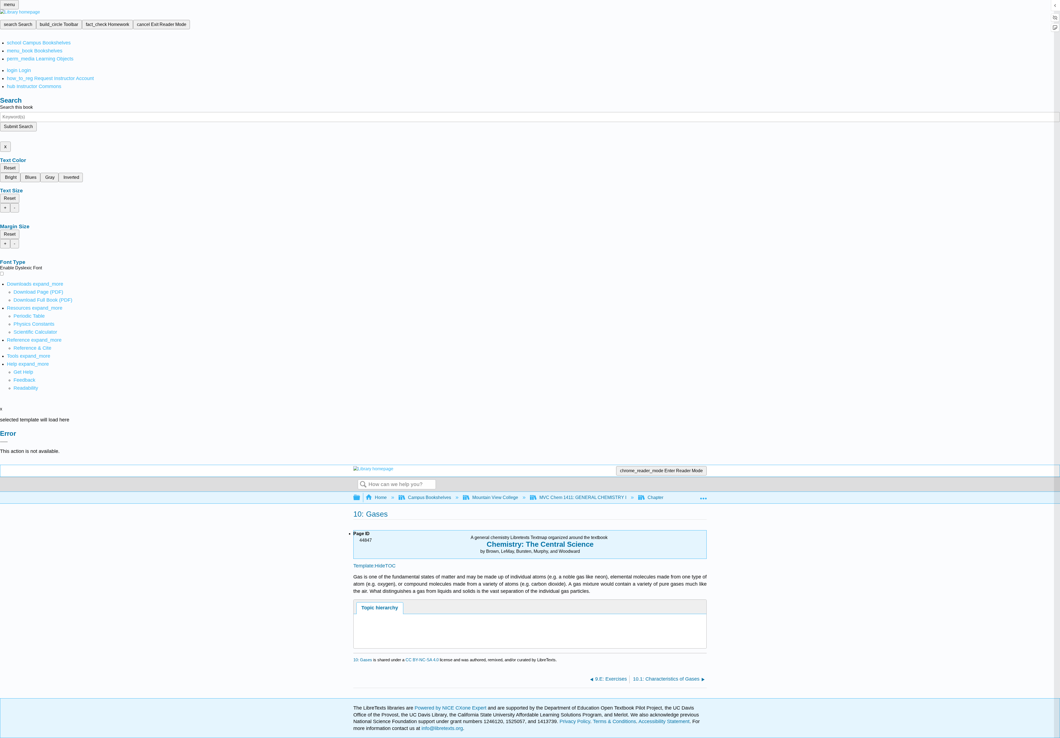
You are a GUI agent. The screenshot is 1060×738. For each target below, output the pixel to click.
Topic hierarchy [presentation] (379, 607)
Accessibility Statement (664, 721)
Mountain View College (495, 497)
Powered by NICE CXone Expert (451, 708)
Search (363, 484)
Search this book (16, 107)
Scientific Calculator (35, 332)
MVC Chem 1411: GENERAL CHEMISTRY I (582, 497)
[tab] (379, 608)
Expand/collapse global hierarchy (360, 497)
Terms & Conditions (614, 721)
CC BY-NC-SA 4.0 (422, 659)
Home (381, 497)
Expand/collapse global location (703, 496)
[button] (24, 380)
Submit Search (18, 126)
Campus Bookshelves (429, 497)
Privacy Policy (575, 721)
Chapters (656, 497)
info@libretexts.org (441, 728)
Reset (9, 168)
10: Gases (362, 659)
